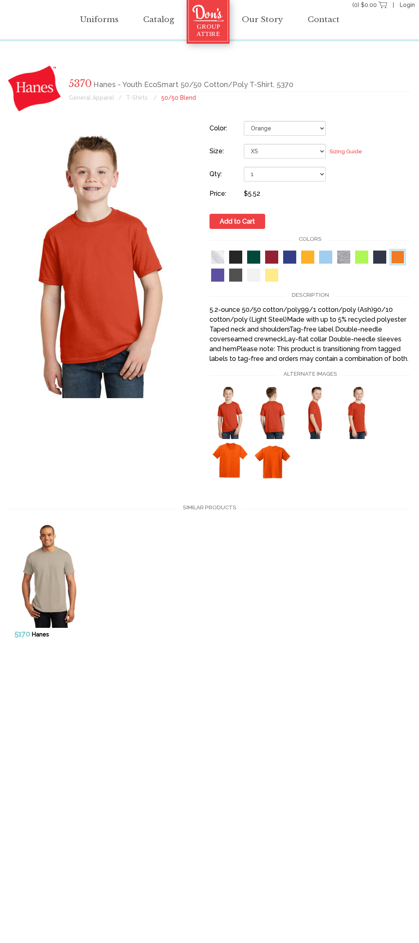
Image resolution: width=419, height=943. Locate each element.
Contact (324, 19)
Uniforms (99, 19)
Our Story (262, 19)
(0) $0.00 (365, 5)
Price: (218, 193)
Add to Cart (237, 221)
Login (407, 5)
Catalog (158, 19)
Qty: (216, 174)
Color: (218, 128)
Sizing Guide (345, 151)
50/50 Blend (178, 97)
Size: (217, 151)
